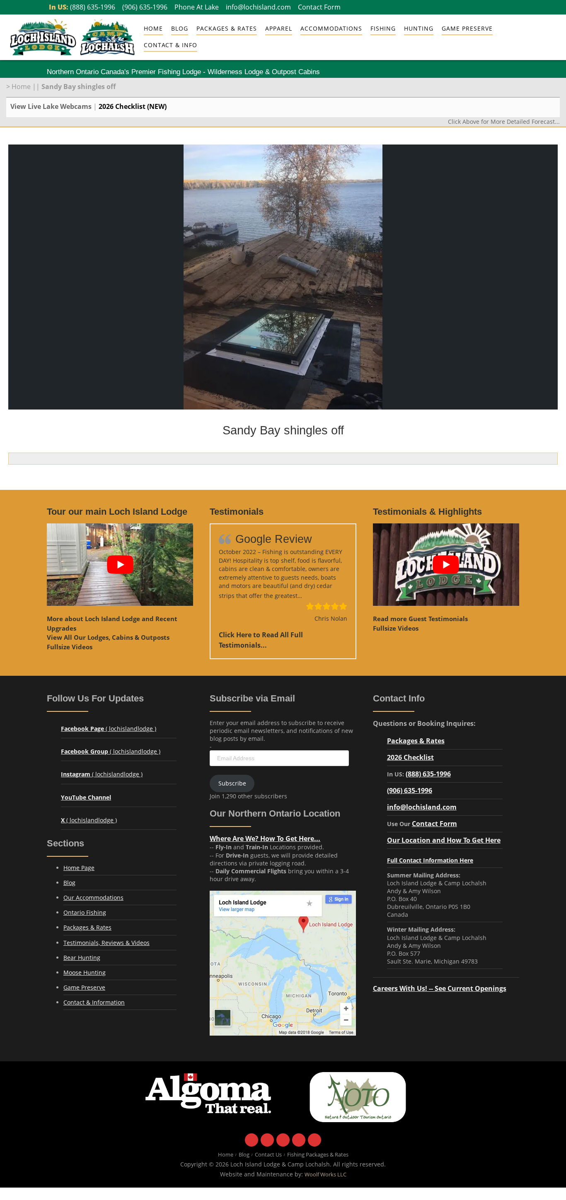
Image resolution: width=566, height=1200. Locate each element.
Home (153, 28)
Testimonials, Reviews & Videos (106, 943)
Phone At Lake (196, 7)
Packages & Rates (226, 28)
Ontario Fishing (84, 912)
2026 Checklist (410, 757)
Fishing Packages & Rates (317, 1154)
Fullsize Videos (69, 647)
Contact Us (268, 1154)
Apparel (278, 28)
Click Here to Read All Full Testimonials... (261, 640)
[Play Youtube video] (120, 564)
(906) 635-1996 (144, 7)
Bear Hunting (81, 957)
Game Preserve (84, 987)
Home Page (78, 868)
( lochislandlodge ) (108, 729)
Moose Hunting (84, 972)
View (108, 637)
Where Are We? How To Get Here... (265, 838)
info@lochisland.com (258, 7)
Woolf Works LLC (325, 1174)
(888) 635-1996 (92, 7)
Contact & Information (94, 1002)
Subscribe (232, 783)
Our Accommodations (93, 897)
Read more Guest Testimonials (420, 618)
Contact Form (319, 7)
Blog (179, 28)
